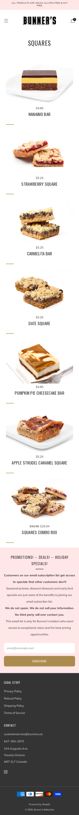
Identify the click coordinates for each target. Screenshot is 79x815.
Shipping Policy (14, 705)
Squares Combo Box (39, 532)
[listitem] (39, 5)
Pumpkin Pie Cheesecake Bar (39, 393)
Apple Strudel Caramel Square (39, 463)
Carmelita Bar (39, 253)
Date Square (39, 323)
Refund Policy (13, 698)
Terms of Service (14, 713)
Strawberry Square (39, 184)
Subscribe (39, 661)
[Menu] (6, 21)
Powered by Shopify (39, 804)
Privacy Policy (13, 691)
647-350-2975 (14, 741)
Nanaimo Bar (39, 114)
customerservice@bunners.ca (23, 734)
